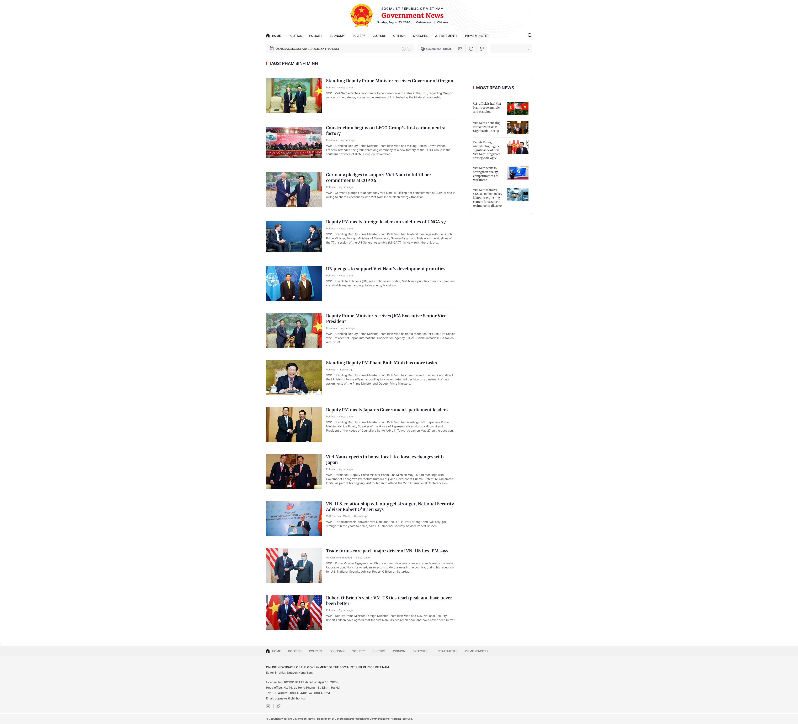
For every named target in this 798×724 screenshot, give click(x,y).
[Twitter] (482, 48)
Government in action (339, 557)
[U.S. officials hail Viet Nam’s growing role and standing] (517, 108)
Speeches (420, 35)
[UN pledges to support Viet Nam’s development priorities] (294, 283)
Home (276, 651)
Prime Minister (477, 35)
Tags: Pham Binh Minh (293, 63)
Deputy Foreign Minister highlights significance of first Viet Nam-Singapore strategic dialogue (486, 150)
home (276, 35)
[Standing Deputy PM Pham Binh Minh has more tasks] (294, 377)
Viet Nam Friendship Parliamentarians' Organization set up (486, 127)
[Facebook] (471, 48)
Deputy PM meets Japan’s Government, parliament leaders (387, 409)
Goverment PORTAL (439, 49)
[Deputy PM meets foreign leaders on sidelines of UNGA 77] (294, 236)
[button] (403, 49)
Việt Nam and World (338, 516)
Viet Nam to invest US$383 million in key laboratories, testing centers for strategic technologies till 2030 (487, 198)
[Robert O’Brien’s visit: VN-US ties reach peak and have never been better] (294, 612)
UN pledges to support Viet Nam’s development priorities (385, 268)
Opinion (399, 35)
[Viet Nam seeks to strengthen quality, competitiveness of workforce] (517, 172)
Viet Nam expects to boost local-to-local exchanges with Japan (385, 459)
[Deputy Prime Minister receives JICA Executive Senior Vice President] (294, 330)
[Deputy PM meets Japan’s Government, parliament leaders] (294, 424)
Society (358, 35)
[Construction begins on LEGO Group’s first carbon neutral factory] (294, 142)
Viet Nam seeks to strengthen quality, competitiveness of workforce (486, 174)
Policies (315, 35)
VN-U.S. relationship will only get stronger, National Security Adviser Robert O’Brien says (390, 506)
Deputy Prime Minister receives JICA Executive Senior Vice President (386, 318)
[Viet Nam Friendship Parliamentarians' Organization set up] (517, 127)
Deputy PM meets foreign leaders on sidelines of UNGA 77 (386, 221)
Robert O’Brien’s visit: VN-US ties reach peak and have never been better (389, 600)
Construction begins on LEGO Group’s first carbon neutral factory (386, 130)
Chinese (442, 22)
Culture (379, 35)
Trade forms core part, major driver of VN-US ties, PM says (387, 550)
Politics (295, 35)
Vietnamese (423, 22)
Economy (337, 35)
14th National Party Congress (296, 49)
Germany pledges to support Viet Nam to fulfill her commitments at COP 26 (378, 177)
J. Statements (446, 35)
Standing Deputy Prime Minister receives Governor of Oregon (389, 80)
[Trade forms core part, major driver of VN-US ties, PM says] (294, 565)
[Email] (460, 48)
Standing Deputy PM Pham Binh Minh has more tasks (381, 362)
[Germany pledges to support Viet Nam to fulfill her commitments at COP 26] (294, 189)
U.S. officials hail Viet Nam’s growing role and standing (487, 107)
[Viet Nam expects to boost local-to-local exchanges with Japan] (294, 471)
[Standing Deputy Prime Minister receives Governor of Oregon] (294, 95)
